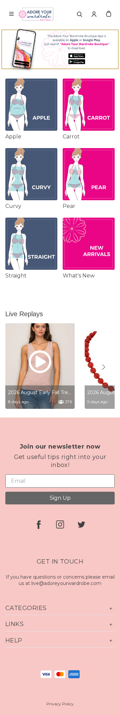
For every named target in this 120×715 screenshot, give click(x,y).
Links (14, 624)
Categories (26, 608)
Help (13, 640)
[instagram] (60, 524)
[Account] (94, 14)
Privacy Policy (60, 703)
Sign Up (60, 498)
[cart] (109, 14)
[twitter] (81, 524)
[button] (103, 367)
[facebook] (39, 524)
